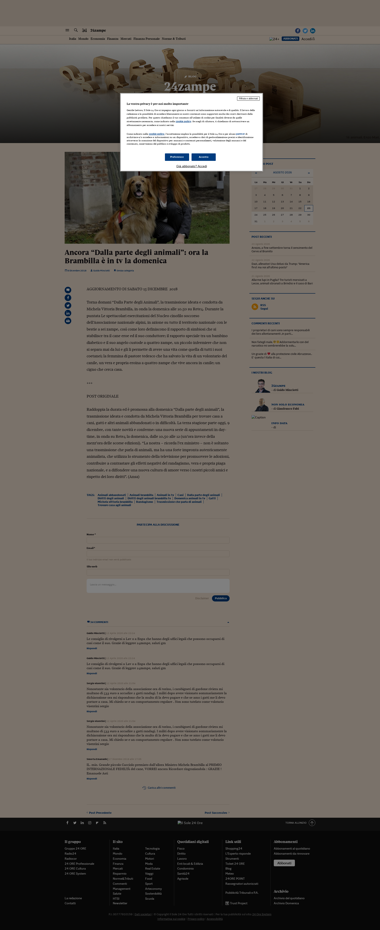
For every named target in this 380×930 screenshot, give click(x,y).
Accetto (204, 157)
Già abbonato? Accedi (191, 166)
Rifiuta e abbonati (248, 98)
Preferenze (177, 157)
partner (240, 134)
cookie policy (183, 121)
